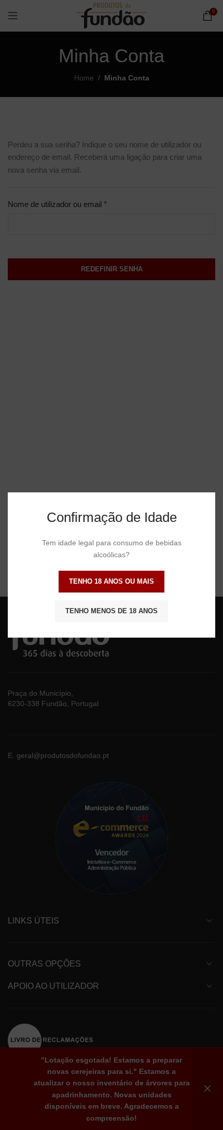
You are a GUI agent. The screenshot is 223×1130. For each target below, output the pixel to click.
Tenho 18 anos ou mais (111, 581)
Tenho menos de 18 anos (111, 611)
